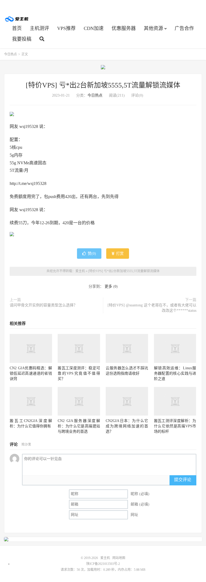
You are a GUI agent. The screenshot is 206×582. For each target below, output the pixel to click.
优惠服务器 (124, 28)
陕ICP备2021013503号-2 (103, 564)
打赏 (119, 254)
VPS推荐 (66, 28)
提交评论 (182, 479)
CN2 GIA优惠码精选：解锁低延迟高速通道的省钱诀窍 (31, 373)
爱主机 (17, 19)
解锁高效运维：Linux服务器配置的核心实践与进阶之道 (175, 373)
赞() (92, 254)
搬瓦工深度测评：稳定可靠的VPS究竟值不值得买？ (79, 373)
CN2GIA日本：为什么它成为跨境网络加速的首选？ (127, 426)
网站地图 (118, 558)
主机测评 (39, 28)
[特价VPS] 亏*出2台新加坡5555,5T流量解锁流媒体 (103, 85)
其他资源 (153, 28)
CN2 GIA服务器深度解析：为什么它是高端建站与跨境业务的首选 (79, 426)
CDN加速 (94, 28)
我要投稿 (21, 39)
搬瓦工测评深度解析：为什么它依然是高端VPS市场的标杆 (175, 426)
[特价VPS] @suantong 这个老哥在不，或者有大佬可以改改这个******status (152, 308)
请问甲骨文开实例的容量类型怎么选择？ (43, 305)
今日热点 (10, 54)
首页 (17, 28)
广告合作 (184, 28)
